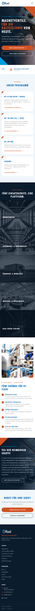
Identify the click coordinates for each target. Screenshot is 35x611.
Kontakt (3, 579)
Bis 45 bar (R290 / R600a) (8, 551)
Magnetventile (5, 549)
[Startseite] (5, 3)
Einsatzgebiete (5, 572)
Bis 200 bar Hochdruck (7, 556)
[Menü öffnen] (32, 3)
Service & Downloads (6, 577)
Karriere (3, 574)
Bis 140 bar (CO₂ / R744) (7, 553)
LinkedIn (5, 598)
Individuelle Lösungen (17, 53)
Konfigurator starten (17, 510)
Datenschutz (9, 608)
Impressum (4, 608)
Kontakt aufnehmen (17, 515)
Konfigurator (4, 558)
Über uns (4, 569)
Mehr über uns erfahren (12, 480)
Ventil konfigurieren (16, 48)
